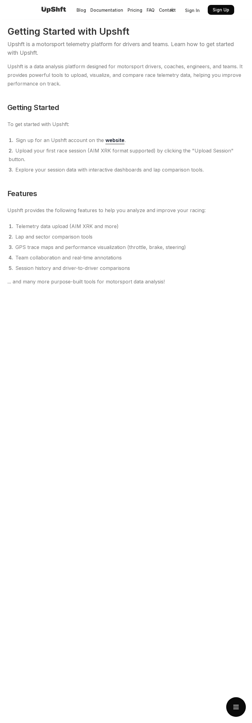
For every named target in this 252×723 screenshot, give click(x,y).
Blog (81, 10)
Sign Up (221, 9)
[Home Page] (53, 10)
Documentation (106, 10)
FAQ (151, 10)
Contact (167, 10)
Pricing (135, 10)
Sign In (192, 10)
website (114, 140)
